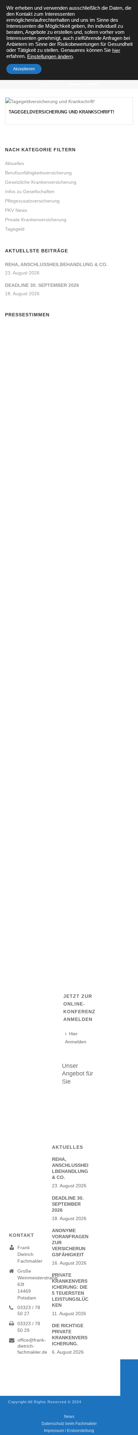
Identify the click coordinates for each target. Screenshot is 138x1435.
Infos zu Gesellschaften (30, 191)
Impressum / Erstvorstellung (69, 1430)
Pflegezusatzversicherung (32, 201)
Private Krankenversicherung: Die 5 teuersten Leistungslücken (70, 1290)
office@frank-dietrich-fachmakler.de (32, 1346)
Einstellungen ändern (50, 56)
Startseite (51, 84)
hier (116, 50)
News (69, 1416)
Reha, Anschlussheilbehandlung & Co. (56, 264)
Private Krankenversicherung (35, 219)
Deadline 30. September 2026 (42, 285)
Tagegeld (14, 229)
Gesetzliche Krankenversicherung (40, 182)
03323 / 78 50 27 (28, 1310)
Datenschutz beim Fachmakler (69, 1423)
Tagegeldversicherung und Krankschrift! (61, 111)
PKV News (16, 210)
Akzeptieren (24, 69)
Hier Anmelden (75, 1037)
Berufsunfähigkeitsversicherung (38, 172)
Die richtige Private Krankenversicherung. (69, 1334)
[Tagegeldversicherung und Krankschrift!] (69, 101)
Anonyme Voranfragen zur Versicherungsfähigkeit (70, 1242)
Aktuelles (14, 163)
